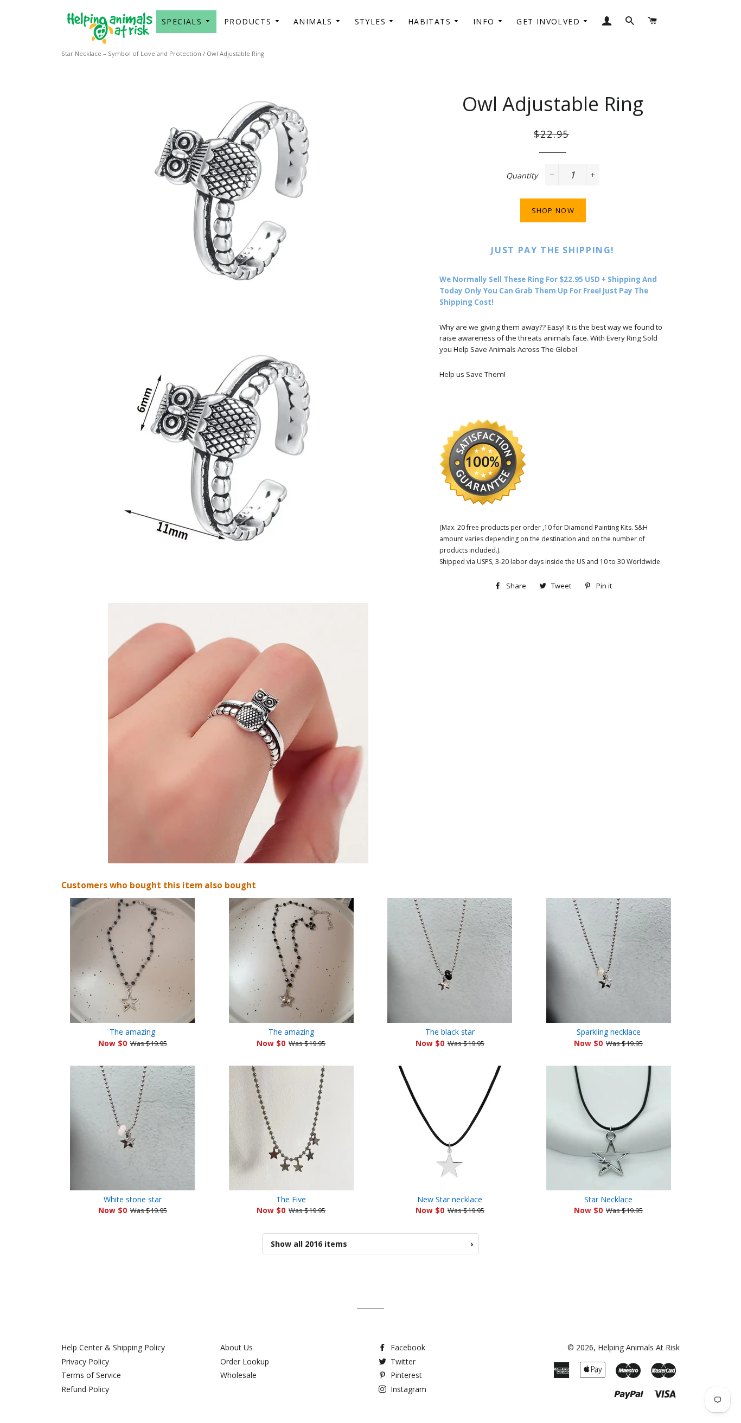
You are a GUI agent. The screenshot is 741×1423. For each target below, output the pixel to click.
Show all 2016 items (372, 1244)
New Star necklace (449, 1199)
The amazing (132, 1032)
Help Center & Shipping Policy (113, 1347)
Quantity (522, 175)
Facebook (406, 1347)
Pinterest (405, 1375)
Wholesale (238, 1375)
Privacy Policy (85, 1361)
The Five (291, 1199)
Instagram (407, 1389)
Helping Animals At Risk (639, 1347)
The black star (450, 1032)
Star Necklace (608, 1199)
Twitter (402, 1361)
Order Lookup (244, 1361)
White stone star (133, 1199)
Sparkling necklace (609, 1032)
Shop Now (553, 210)
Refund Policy (85, 1389)
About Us (236, 1347)
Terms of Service (91, 1375)
